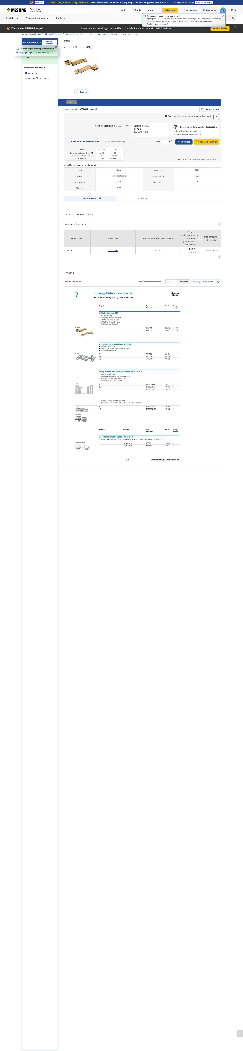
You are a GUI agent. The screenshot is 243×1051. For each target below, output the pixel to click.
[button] (204, 2)
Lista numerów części (91, 198)
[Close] (223, 15)
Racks (90, 34)
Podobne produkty (116, 141)
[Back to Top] (240, 1033)
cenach (215, 159)
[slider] (143, 281)
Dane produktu (212, 109)
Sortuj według (200, 238)
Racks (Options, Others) (107, 34)
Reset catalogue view (72, 281)
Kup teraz (185, 141)
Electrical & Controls (53, 34)
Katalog (83, 92)
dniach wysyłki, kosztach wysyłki (199, 159)
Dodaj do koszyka (208, 141)
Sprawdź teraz (115, 158)
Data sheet (113, 250)
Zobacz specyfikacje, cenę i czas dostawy (32, 52)
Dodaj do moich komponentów (85, 141)
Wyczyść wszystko (49, 42)
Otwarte (184, 281)
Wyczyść (93, 109)
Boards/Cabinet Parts (75, 34)
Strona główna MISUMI (31, 34)
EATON (67, 41)
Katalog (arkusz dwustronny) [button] (206, 281)
